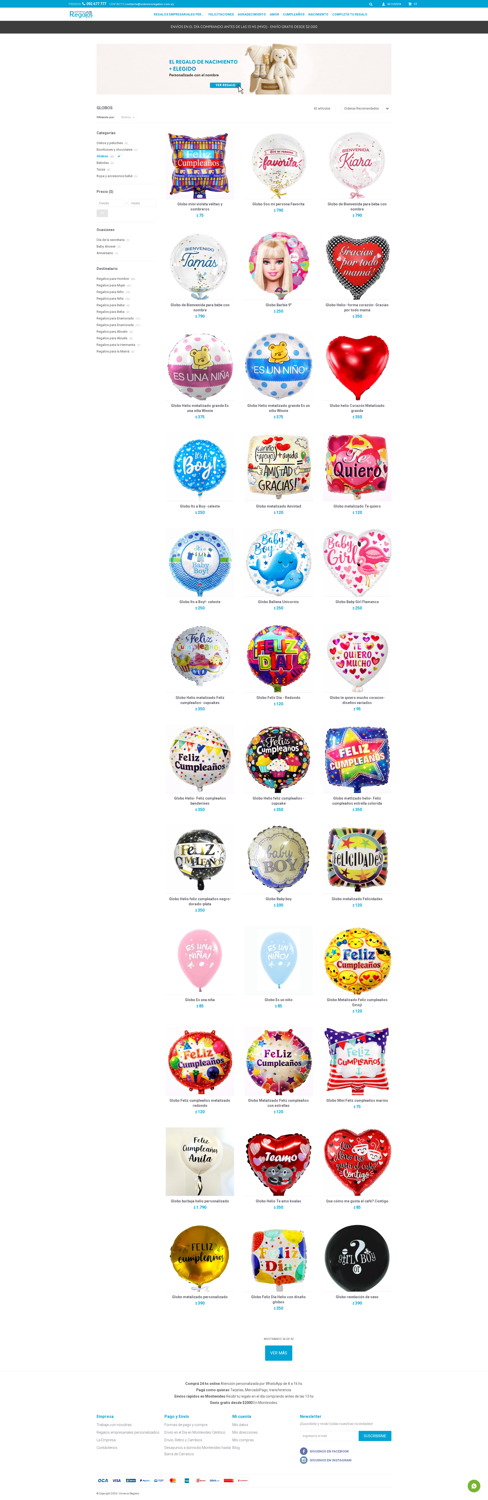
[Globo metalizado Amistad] (278, 467)
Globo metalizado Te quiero (357, 506)
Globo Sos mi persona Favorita (278, 204)
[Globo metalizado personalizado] (200, 1257)
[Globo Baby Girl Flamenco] (357, 562)
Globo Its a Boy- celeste (200, 506)
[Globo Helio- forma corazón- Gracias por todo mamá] (357, 265)
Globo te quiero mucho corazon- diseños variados (357, 700)
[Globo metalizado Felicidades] (357, 859)
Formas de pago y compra (185, 1425)
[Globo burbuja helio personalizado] (200, 1161)
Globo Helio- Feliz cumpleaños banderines (200, 800)
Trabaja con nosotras (114, 1425)
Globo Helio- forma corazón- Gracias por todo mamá (357, 307)
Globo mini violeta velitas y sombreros (199, 206)
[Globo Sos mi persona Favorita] (278, 164)
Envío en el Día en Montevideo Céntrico (194, 1432)
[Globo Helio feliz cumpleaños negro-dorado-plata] (200, 859)
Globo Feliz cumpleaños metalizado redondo (200, 1103)
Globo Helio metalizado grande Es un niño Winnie (278, 408)
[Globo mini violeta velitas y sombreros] (200, 164)
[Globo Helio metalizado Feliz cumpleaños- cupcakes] (200, 658)
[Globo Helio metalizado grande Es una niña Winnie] (200, 366)
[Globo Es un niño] (278, 960)
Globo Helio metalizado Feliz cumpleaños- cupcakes (200, 700)
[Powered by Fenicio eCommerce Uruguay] (383, 1493)
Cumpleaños (293, 14)
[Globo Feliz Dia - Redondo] (278, 658)
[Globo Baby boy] (278, 859)
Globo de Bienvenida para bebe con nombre (200, 307)
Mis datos (240, 1425)
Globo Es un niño (279, 1000)
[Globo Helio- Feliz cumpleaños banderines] (200, 759)
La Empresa (106, 1440)
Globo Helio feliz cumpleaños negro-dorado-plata (200, 901)
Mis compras (243, 1440)
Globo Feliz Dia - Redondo (278, 698)
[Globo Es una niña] (200, 960)
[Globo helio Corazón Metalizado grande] (357, 366)
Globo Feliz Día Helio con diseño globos (278, 1299)
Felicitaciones (221, 14)
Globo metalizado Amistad (278, 506)
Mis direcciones (245, 1432)
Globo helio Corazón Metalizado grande (357, 408)
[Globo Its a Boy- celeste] (200, 467)
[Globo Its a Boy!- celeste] (200, 562)
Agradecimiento (252, 14)
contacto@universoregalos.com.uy (149, 4)
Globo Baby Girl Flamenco (357, 602)
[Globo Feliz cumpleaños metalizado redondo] (200, 1061)
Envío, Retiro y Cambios (183, 1440)
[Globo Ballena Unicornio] (278, 562)
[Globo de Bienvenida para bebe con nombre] (200, 265)
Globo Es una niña (200, 1000)
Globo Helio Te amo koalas (278, 1201)
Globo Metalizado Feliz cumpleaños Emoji (357, 1002)
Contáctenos (107, 1448)
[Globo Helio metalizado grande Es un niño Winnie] (278, 366)
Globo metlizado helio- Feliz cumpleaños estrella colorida (357, 800)
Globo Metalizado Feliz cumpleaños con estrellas (278, 1103)
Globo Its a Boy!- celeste (199, 602)
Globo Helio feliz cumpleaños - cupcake (278, 800)
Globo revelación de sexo (357, 1297)
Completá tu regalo (349, 14)
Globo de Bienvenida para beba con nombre (357, 206)
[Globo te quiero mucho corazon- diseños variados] (357, 658)
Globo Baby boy (279, 899)
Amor (274, 14)
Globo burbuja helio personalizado (200, 1201)
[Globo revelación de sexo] (357, 1257)
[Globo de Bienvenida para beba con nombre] (357, 164)
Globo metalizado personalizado (200, 1297)
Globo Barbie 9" (279, 305)
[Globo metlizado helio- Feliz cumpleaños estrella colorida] (357, 759)
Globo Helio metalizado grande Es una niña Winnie (200, 408)
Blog (236, 1448)
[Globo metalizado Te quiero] (357, 467)
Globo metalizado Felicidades (357, 899)
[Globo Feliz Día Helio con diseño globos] (278, 1257)
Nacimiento (318, 14)
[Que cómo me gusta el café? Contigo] (357, 1161)
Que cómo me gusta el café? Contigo (357, 1201)
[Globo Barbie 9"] (278, 265)
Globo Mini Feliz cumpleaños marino (357, 1100)
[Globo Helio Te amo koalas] (278, 1161)
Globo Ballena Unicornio (278, 602)
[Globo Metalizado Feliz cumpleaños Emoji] (357, 960)
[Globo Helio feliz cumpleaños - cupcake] (278, 759)
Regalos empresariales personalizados (179, 14)
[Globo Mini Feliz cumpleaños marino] (357, 1061)
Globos (126, 117)
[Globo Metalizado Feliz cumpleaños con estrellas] (278, 1061)
